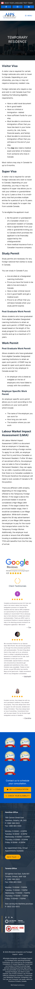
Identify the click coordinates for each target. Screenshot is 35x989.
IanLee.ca (21, 985)
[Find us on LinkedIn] (29, 6)
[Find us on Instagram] (17, 6)
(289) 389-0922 (13, 823)
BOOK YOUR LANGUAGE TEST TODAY (19, 3)
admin (21, 954)
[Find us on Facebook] (6, 6)
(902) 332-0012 (13, 907)
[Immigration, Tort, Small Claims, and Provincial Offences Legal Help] (9, 16)
